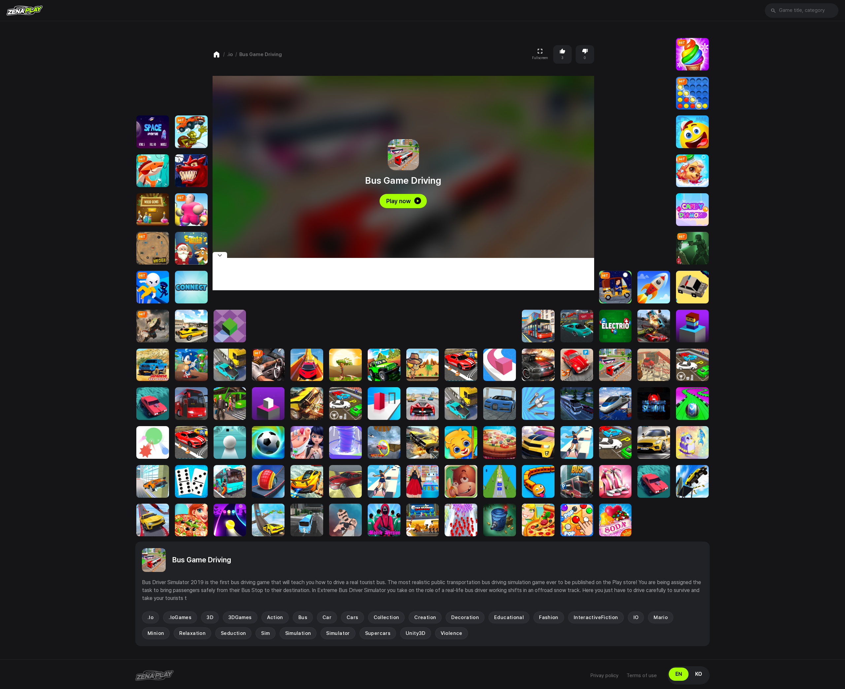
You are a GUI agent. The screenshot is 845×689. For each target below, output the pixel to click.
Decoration (465, 617)
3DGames (240, 617)
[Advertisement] (403, 274)
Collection (386, 617)
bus (302, 617)
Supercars (377, 633)
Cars (352, 617)
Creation (425, 617)
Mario (661, 617)
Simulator (338, 633)
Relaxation (192, 633)
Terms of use (641, 675)
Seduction (233, 633)
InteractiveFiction (596, 617)
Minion (156, 633)
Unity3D (415, 633)
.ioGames (180, 617)
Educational (509, 617)
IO (636, 617)
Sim (265, 633)
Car (326, 617)
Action (275, 617)
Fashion (548, 617)
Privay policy (605, 675)
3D (210, 617)
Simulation (298, 633)
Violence (451, 633)
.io (230, 54)
